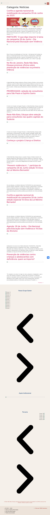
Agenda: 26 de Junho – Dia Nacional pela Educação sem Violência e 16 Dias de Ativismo (24, 228)
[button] (48, 3)
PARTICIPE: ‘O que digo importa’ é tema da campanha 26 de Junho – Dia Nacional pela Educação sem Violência (25, 39)
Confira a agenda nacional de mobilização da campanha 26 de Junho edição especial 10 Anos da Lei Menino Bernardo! (25, 198)
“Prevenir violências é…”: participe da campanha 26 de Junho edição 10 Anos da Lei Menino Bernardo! (25, 167)
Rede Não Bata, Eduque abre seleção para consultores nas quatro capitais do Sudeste (25, 116)
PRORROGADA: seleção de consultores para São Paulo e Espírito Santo (25, 92)
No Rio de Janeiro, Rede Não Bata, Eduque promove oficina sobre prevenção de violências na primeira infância (23, 66)
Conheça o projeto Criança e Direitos (24, 140)
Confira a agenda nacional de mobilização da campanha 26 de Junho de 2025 (25, 13)
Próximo (40, 282)
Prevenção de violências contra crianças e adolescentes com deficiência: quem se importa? (21, 256)
